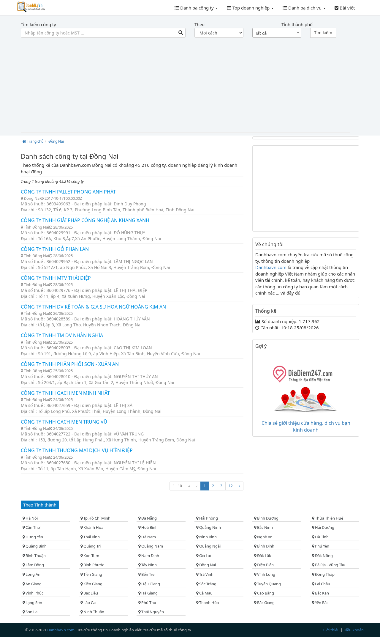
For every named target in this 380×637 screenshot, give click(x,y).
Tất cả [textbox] (261, 33)
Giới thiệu (332, 630)
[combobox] (276, 33)
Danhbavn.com (271, 267)
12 (231, 485)
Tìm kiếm (323, 32)
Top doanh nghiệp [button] (251, 8)
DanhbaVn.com (61, 630)
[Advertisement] (185, 90)
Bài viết (346, 8)
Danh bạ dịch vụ (305, 8)
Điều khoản (353, 630)
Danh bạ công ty (197, 8)
